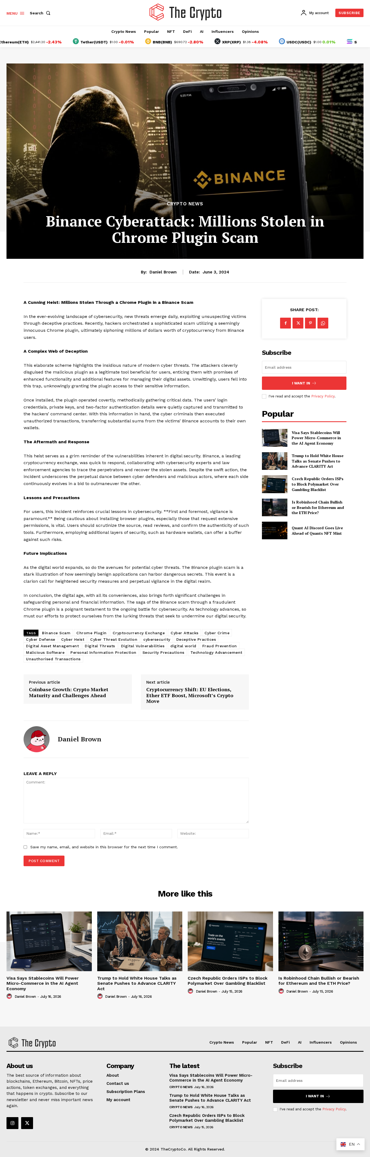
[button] (41, 13)
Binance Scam (56, 633)
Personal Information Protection (103, 652)
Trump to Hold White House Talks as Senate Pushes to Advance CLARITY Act (317, 461)
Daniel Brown (163, 272)
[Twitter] (298, 323)
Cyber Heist (73, 639)
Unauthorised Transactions (53, 659)
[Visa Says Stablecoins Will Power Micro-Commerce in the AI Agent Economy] (274, 438)
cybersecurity (156, 639)
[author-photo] (10, 996)
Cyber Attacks (185, 633)
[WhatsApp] (322, 323)
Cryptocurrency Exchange (139, 633)
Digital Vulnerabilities (143, 646)
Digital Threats (100, 646)
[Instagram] (12, 1123)
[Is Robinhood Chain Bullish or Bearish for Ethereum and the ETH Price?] (274, 507)
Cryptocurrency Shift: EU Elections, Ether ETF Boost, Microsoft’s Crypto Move (189, 695)
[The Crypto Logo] (185, 12)
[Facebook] (285, 323)
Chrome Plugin (91, 633)
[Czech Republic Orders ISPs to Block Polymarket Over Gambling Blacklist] (274, 484)
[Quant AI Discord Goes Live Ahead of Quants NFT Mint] (274, 530)
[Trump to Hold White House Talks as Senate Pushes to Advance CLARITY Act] (274, 461)
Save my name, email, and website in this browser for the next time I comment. (104, 847)
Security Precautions (163, 652)
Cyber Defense (40, 639)
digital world (183, 646)
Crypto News (185, 204)
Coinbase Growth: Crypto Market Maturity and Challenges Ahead (68, 692)
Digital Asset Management (52, 646)
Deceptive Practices (196, 639)
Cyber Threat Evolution (113, 639)
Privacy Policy (323, 396)
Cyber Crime (217, 633)
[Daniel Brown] (37, 739)
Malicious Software (45, 652)
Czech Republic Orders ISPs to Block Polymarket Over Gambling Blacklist (317, 484)
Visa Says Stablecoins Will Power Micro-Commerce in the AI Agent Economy (316, 438)
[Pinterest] (310, 323)
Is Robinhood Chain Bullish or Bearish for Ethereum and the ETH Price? (318, 507)
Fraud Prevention (219, 646)
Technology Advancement (216, 652)
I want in (301, 383)
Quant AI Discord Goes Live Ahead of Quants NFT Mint (317, 530)
